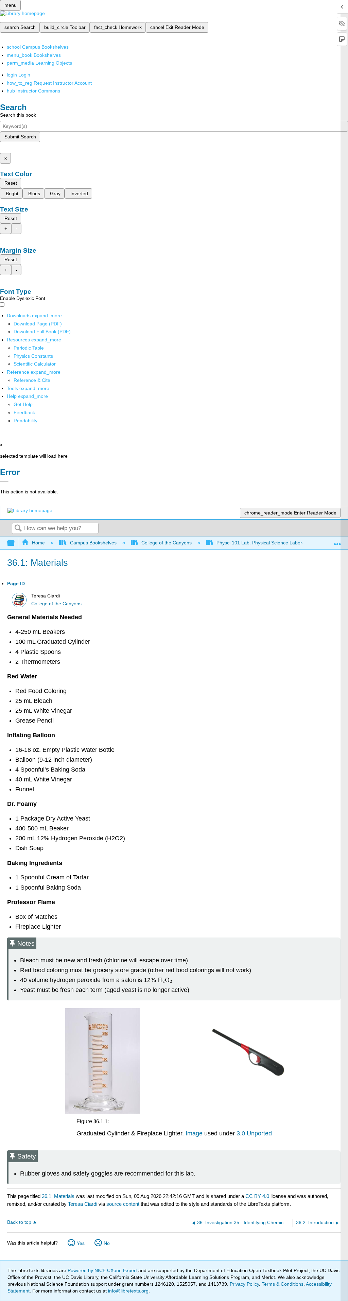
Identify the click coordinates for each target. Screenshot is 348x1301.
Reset (10, 183)
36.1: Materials (58, 1196)
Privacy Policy (244, 1284)
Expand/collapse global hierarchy (15, 543)
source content (122, 1204)
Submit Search (20, 136)
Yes (81, 1243)
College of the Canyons (166, 542)
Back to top (19, 1222)
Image (193, 1133)
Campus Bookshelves (93, 542)
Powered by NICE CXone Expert (103, 1270)
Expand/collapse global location (337, 541)
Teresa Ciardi (82, 1204)
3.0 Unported (254, 1133)
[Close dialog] (4, 481)
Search (18, 528)
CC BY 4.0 (257, 1196)
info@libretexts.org (128, 1291)
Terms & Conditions (282, 1284)
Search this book (18, 115)
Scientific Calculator (35, 364)
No (107, 1243)
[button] (24, 412)
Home (38, 542)
